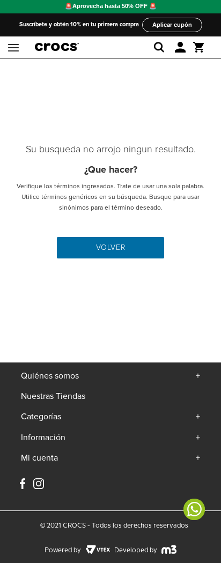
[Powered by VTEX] (97, 550)
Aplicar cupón (172, 24)
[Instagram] (38, 488)
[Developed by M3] (169, 550)
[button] (180, 47)
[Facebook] (22, 484)
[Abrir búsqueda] (161, 47)
